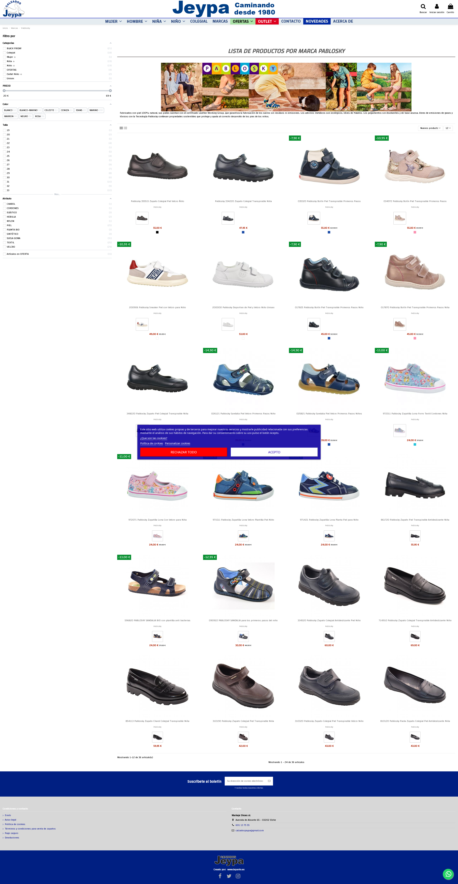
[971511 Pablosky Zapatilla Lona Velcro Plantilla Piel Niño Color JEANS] (243, 536)
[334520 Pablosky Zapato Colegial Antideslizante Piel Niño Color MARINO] (329, 637)
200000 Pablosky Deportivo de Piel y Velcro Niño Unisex (243, 307)
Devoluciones (12, 838)
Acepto (274, 452)
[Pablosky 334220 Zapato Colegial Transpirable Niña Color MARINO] (228, 219)
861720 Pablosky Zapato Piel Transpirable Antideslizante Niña (415, 520)
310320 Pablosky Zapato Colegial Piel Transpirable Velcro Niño (329, 721)
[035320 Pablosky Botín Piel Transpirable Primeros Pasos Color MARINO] (314, 219)
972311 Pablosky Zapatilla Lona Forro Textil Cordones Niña (415, 413)
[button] (113, 21)
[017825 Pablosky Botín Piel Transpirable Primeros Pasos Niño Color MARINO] (314, 325)
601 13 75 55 (243, 825)
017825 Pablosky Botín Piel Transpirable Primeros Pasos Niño (329, 307)
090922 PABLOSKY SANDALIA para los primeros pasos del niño (243, 620)
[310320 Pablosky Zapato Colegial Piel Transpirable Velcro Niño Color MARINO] (329, 738)
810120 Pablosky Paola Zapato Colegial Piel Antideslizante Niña (415, 721)
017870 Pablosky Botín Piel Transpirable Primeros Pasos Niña (415, 307)
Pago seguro (11, 833)
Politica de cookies (15, 824)
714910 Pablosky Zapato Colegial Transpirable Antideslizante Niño (415, 620)
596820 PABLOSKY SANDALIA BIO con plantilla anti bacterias (157, 620)
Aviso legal (10, 820)
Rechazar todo (184, 452)
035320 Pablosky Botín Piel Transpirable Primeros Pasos (329, 201)
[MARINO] (243, 232)
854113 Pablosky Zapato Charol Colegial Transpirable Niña (157, 721)
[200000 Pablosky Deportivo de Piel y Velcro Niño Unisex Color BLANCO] (228, 325)
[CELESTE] (415, 444)
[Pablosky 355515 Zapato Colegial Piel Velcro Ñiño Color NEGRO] (142, 219)
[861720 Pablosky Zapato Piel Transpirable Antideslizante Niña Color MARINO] (415, 536)
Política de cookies (151, 443)
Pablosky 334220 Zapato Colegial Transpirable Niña (243, 201)
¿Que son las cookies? (153, 438)
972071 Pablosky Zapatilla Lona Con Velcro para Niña (157, 520)
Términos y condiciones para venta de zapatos (30, 829)
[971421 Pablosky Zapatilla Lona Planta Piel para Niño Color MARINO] (329, 536)
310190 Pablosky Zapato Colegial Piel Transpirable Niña (243, 721)
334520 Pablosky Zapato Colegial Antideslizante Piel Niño (329, 620)
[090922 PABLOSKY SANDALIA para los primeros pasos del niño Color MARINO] (243, 637)
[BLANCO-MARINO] (157, 338)
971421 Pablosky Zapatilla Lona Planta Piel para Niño (329, 520)
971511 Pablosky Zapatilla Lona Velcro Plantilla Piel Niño (243, 520)
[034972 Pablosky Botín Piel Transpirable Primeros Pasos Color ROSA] (399, 219)
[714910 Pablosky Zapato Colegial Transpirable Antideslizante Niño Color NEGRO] (415, 637)
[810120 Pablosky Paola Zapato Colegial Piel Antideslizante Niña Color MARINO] (415, 738)
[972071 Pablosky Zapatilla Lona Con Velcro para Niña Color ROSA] (157, 536)
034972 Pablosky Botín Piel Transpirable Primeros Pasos (415, 201)
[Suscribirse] (269, 781)
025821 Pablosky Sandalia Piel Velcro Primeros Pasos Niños (329, 413)
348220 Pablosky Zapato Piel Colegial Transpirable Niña (157, 413)
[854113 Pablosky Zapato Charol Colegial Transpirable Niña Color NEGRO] (157, 738)
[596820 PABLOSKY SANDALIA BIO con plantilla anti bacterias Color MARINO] (157, 637)
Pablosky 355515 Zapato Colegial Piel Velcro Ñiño (157, 201)
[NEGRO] (157, 232)
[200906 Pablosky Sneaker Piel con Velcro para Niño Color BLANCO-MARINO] (142, 325)
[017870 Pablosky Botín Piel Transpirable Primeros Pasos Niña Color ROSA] (399, 325)
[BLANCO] (243, 338)
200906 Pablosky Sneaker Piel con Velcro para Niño (157, 307)
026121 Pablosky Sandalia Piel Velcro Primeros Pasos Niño (243, 413)
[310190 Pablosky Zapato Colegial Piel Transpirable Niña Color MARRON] (243, 738)
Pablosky (157, 207)
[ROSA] (415, 232)
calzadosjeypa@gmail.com (250, 830)
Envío (8, 815)
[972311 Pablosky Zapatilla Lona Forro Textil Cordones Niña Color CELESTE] (399, 431)
